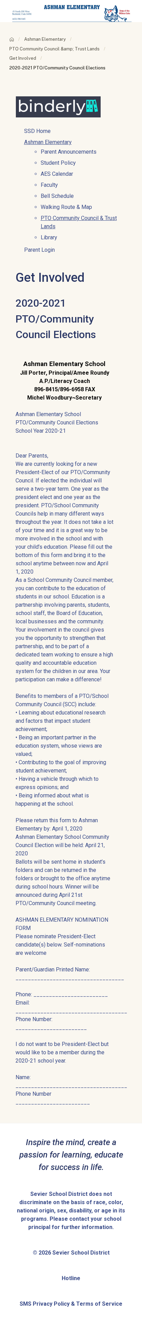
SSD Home (37, 131)
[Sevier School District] (71, 10)
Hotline (71, 1278)
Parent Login (39, 250)
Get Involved (22, 58)
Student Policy (58, 163)
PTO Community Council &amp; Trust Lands (54, 48)
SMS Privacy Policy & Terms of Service (71, 1304)
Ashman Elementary (45, 39)
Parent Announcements (69, 151)
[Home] (11, 39)
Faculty (49, 185)
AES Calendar (57, 174)
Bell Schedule (57, 196)
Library (49, 237)
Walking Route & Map (66, 207)
